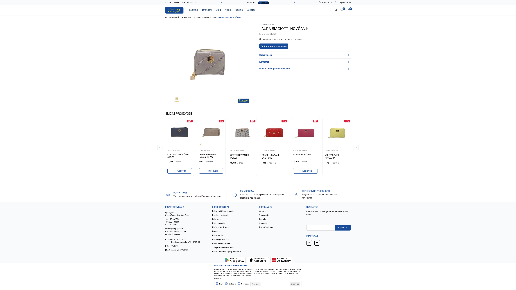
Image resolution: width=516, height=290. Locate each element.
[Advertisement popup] (258, 93)
